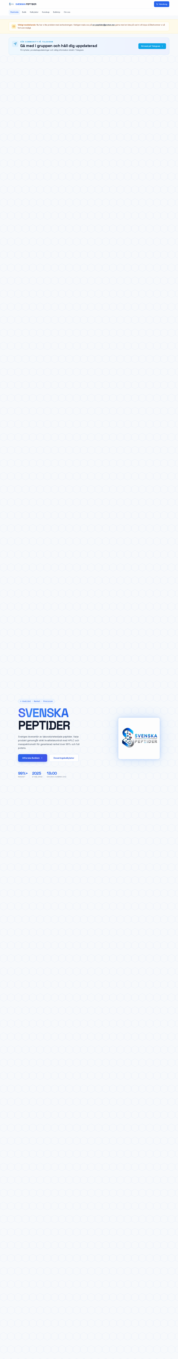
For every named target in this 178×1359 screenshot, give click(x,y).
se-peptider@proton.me (103, 25)
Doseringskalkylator (64, 758)
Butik (24, 12)
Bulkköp (56, 12)
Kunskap (46, 12)
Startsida (14, 12)
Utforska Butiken (31, 758)
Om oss (67, 12)
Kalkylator (34, 12)
